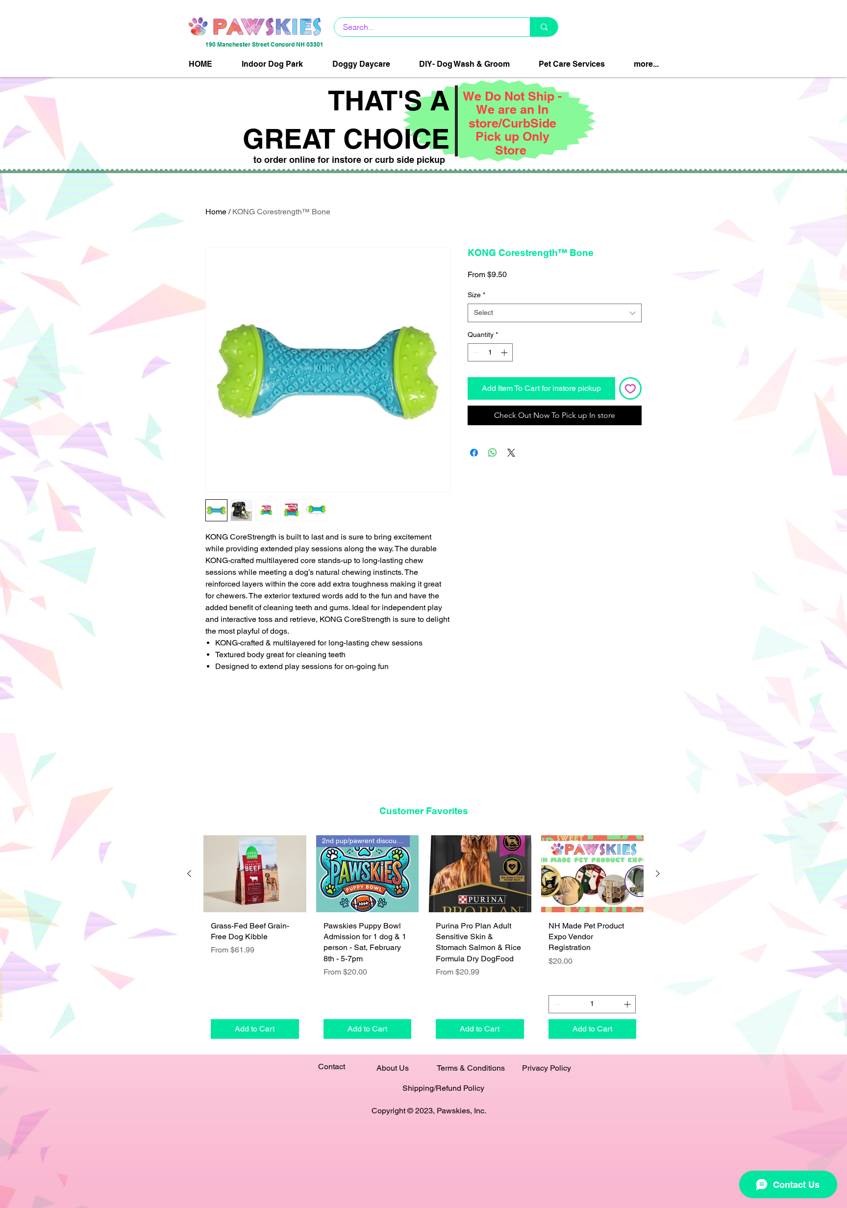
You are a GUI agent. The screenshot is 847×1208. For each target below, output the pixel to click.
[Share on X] (511, 453)
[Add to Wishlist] (630, 388)
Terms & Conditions (471, 1068)
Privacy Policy (546, 1068)
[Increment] (505, 352)
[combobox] (555, 313)
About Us (392, 1068)
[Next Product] (658, 873)
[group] (423, 940)
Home (215, 211)
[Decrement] (475, 352)
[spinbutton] (490, 352)
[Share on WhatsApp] (492, 453)
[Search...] (544, 27)
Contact (331, 1066)
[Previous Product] (189, 873)
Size (476, 295)
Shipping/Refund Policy (443, 1088)
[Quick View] (254, 873)
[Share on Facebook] (474, 453)
